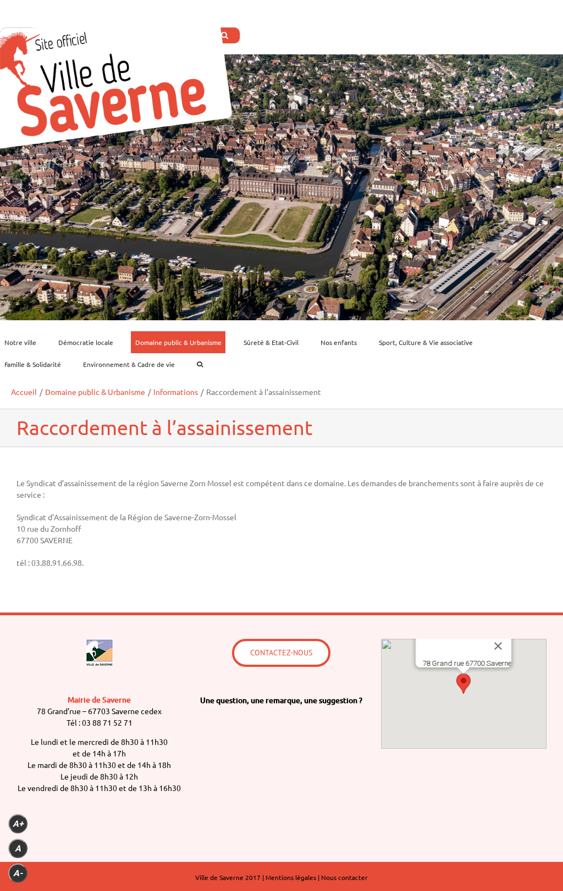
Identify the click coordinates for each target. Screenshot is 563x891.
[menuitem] (27, 342)
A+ (18, 823)
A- (18, 873)
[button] (463, 683)
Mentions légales (291, 877)
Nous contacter (344, 877)
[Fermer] (498, 646)
